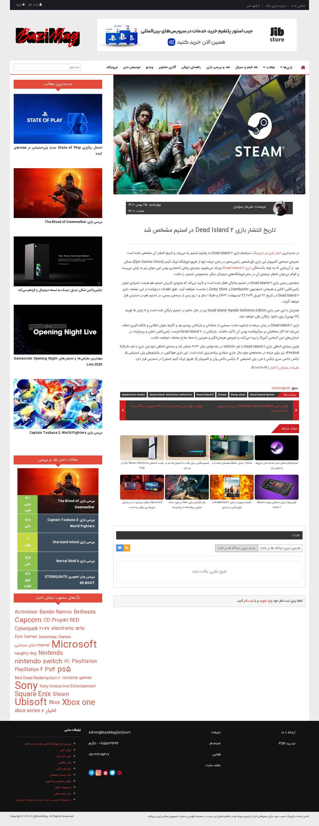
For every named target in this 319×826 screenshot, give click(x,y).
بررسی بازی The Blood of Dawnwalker (73, 222)
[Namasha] (105, 773)
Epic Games (26, 637)
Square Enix (33, 694)
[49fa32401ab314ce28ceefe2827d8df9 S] (142, 488)
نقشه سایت (213, 765)
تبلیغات (216, 732)
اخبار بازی (274, 253)
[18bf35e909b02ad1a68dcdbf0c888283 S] (232, 448)
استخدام (215, 743)
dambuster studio (133, 395)
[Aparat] (119, 773)
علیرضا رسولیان (243, 207)
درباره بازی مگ (275, 6)
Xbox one (78, 703)
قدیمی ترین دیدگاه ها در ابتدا (280, 548)
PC (67, 661)
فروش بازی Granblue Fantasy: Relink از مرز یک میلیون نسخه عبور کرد (252, 408)
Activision (26, 612)
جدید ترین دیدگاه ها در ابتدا (236, 548)
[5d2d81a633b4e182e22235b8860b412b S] (277, 448)
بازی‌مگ (258, 253)
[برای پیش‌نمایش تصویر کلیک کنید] (209, 134)
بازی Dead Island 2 (237, 268)
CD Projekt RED (61, 620)
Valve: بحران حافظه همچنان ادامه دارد (232, 463)
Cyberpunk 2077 (32, 629)
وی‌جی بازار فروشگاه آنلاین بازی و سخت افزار (48, 744)
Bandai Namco (55, 612)
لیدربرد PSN (287, 743)
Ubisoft (31, 703)
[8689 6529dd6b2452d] (280, 208)
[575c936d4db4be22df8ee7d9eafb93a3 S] (187, 448)
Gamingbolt (281, 388)
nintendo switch (38, 662)
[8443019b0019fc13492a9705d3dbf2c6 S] (277, 488)
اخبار (273, 368)
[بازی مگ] (47, 36)
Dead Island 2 (205, 395)
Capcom (28, 620)
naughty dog (25, 653)
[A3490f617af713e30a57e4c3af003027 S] (187, 488)
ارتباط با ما (288, 732)
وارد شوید (266, 601)
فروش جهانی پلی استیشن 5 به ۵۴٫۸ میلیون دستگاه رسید (167, 406)
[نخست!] (302, 67)
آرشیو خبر (253, 6)
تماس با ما (298, 6)
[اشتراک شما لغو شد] (126, 547)
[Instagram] (98, 773)
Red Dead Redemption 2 (37, 678)
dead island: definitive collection (171, 395)
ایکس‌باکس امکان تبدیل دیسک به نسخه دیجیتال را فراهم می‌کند (60, 290)
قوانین (216, 754)
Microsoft (74, 645)
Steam (222, 395)
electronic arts (67, 629)
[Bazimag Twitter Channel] (112, 773)
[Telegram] (91, 773)
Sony (26, 686)
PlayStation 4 (29, 670)
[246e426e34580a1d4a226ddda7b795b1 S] (232, 488)
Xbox (54, 702)
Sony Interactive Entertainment (68, 686)
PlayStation (84, 661)
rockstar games (77, 678)
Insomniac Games (55, 637)
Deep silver (238, 395)
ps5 (64, 670)
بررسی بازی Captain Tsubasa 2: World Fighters (65, 433)
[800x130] (196, 35)
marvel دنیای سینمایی (32, 645)
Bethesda (84, 612)
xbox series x (29, 711)
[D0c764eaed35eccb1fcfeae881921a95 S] (142, 448)
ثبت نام (33, 4)
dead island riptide (262, 395)
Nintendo (50, 653)
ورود (19, 4)
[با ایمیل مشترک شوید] (119, 547)
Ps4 (50, 670)
